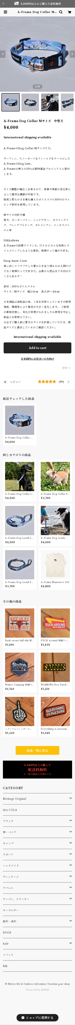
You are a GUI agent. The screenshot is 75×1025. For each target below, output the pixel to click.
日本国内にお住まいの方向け (37, 358)
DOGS (7, 932)
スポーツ (8, 854)
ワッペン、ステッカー (16, 899)
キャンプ (8, 843)
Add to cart (37, 348)
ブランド (8, 821)
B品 (5, 966)
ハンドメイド (11, 865)
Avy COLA (10, 810)
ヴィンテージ (11, 876)
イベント (8, 954)
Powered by (33, 989)
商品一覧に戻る (37, 750)
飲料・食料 (9, 921)
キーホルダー (11, 910)
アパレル (8, 888)
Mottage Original (14, 798)
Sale (6, 943)
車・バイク (9, 832)
